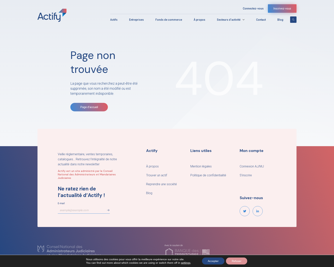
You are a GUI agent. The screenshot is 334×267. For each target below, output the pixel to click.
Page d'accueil (89, 107)
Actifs (114, 19)
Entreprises (136, 19)
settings (185, 262)
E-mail (61, 203)
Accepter (213, 261)
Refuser (236, 261)
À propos (199, 19)
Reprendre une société (161, 184)
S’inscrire (246, 175)
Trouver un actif (156, 175)
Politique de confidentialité (208, 175)
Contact (261, 19)
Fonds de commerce (168, 19)
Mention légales (201, 166)
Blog (280, 19)
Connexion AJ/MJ (252, 166)
